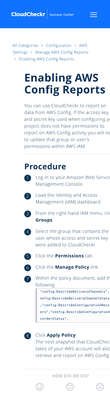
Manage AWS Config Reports (62, 52)
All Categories (26, 45)
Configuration (59, 45)
